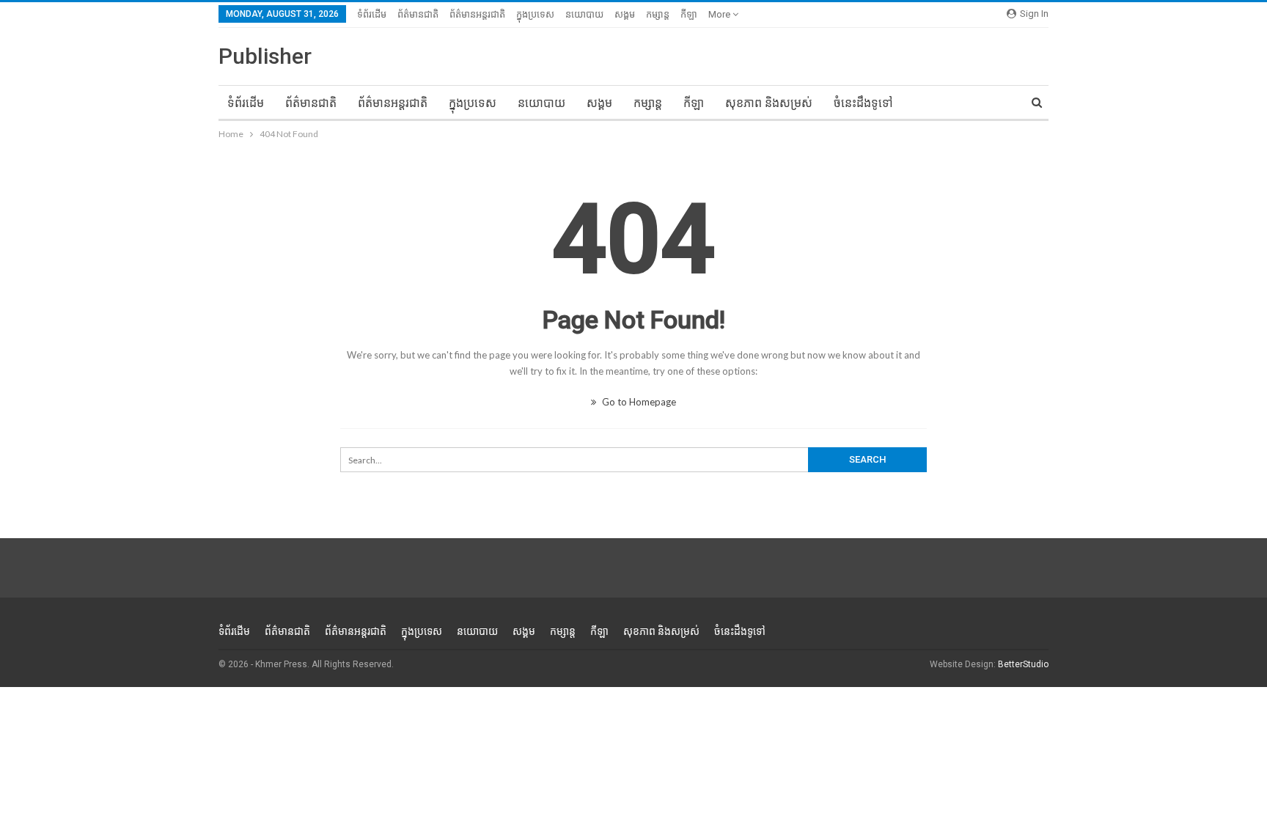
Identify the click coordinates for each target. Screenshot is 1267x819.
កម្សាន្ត (657, 14)
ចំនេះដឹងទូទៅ (863, 103)
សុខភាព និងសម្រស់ (768, 103)
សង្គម (624, 14)
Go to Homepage (638, 402)
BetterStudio (1023, 664)
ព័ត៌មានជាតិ (417, 14)
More (720, 14)
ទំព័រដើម (371, 14)
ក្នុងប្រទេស (535, 14)
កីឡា (688, 14)
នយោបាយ (584, 14)
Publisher (265, 56)
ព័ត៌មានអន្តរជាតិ (477, 14)
